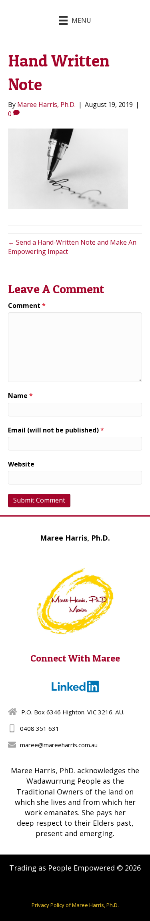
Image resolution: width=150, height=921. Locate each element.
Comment (27, 305)
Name (20, 395)
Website (21, 464)
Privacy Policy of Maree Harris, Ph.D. (75, 905)
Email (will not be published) (56, 430)
